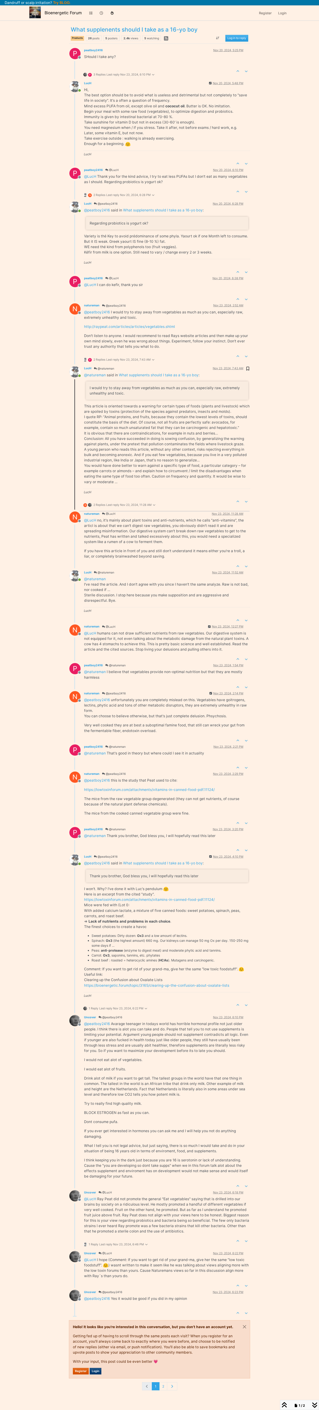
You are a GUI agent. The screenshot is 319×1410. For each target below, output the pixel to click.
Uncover (90, 1017)
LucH (87, 83)
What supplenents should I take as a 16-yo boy (163, 210)
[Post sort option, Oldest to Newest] (218, 38)
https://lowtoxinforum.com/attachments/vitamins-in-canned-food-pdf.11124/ (149, 789)
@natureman (105, 368)
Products (77, 38)
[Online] (76, 86)
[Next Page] (172, 1386)
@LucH (113, 170)
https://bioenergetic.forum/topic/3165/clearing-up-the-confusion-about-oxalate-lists (156, 985)
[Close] (244, 1326)
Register (81, 1371)
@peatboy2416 (107, 203)
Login (95, 1371)
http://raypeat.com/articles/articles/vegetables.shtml (129, 326)
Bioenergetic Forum (63, 12)
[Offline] (76, 1020)
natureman (91, 305)
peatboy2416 (93, 50)
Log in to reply (236, 38)
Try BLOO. (61, 2)
